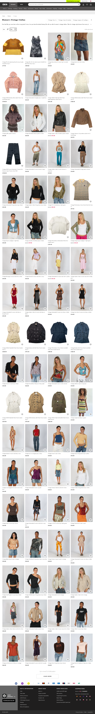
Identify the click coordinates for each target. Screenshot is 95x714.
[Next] (91, 20)
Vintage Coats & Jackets (64, 20)
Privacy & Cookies (79, 712)
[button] (76, 696)
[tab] (4, 8)
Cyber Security (41, 700)
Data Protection (23, 704)
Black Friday (59, 698)
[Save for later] (22, 58)
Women (9, 16)
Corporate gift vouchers (62, 695)
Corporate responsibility (43, 695)
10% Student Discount (25, 700)
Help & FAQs (84, 1)
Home (3, 16)
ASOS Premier (23, 698)
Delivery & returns (24, 695)
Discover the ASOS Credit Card (63, 702)
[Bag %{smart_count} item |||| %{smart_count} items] (91, 4)
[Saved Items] (87, 4)
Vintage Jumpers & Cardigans (81, 20)
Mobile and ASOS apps (62, 691)
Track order (22, 693)
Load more (47, 676)
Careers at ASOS (42, 693)
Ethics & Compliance (24, 706)
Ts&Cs (85, 712)
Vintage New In (52, 20)
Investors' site (41, 698)
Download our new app (73, 1)
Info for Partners (60, 700)
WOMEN (13, 4)
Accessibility (90, 712)
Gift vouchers (59, 693)
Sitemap (22, 702)
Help (21, 691)
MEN (21, 4)
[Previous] (46, 20)
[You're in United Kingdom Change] (91, 1)
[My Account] (83, 4)
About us (40, 691)
